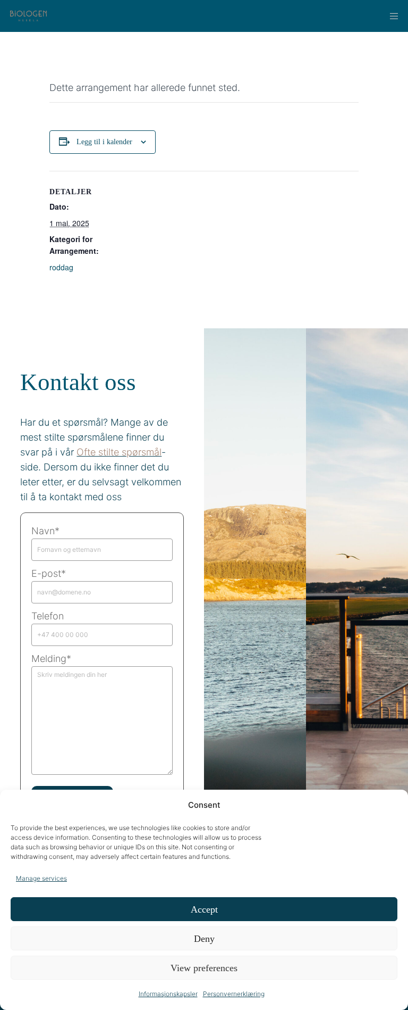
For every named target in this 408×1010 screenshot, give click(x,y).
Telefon (47, 616)
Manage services (41, 878)
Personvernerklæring (234, 994)
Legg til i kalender (104, 142)
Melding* (51, 658)
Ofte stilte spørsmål (119, 452)
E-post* (48, 573)
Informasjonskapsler (168, 994)
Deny (204, 938)
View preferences (204, 968)
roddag (61, 267)
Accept (204, 909)
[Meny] (390, 16)
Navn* (45, 530)
